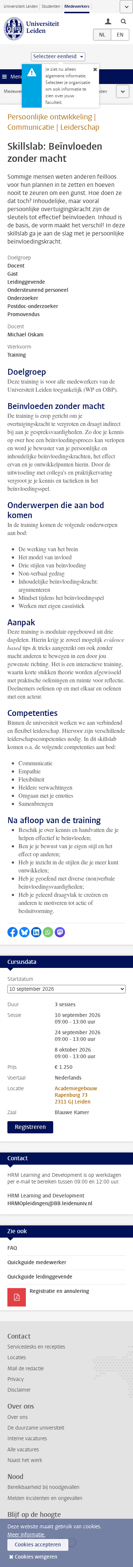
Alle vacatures (23, 1449)
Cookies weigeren (36, 1556)
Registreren (30, 1127)
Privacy (15, 1379)
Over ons (17, 1417)
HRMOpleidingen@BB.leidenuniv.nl (49, 1203)
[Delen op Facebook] (12, 932)
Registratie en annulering (59, 1291)
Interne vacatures (27, 1438)
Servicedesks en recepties (36, 1346)
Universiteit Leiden (21, 6)
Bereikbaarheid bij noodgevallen (43, 1487)
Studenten (51, 6)
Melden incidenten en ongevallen (44, 1498)
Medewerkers (76, 6)
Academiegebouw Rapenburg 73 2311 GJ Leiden (76, 1095)
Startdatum (20, 979)
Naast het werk (24, 1460)
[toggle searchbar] (123, 21)
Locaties (16, 1357)
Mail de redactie (25, 1368)
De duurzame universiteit (35, 1427)
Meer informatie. (26, 1534)
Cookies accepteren (38, 1544)
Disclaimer (19, 1389)
